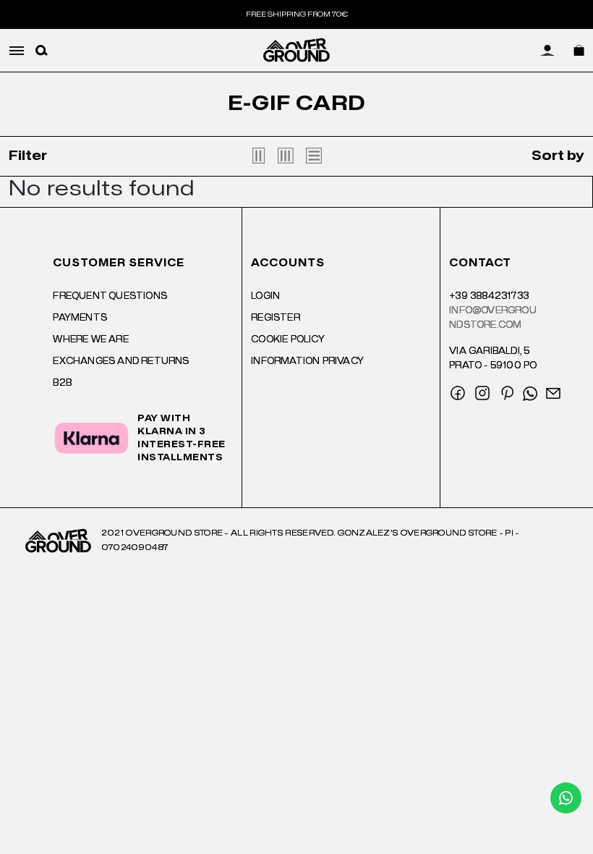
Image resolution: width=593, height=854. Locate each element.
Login (265, 296)
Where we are (90, 339)
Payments (80, 317)
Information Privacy (307, 361)
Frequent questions (110, 296)
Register (275, 317)
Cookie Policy (288, 339)
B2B (62, 383)
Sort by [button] (558, 156)
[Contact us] (565, 797)
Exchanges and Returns (121, 361)
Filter (28, 156)
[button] (41, 50)
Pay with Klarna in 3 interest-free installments (181, 438)
